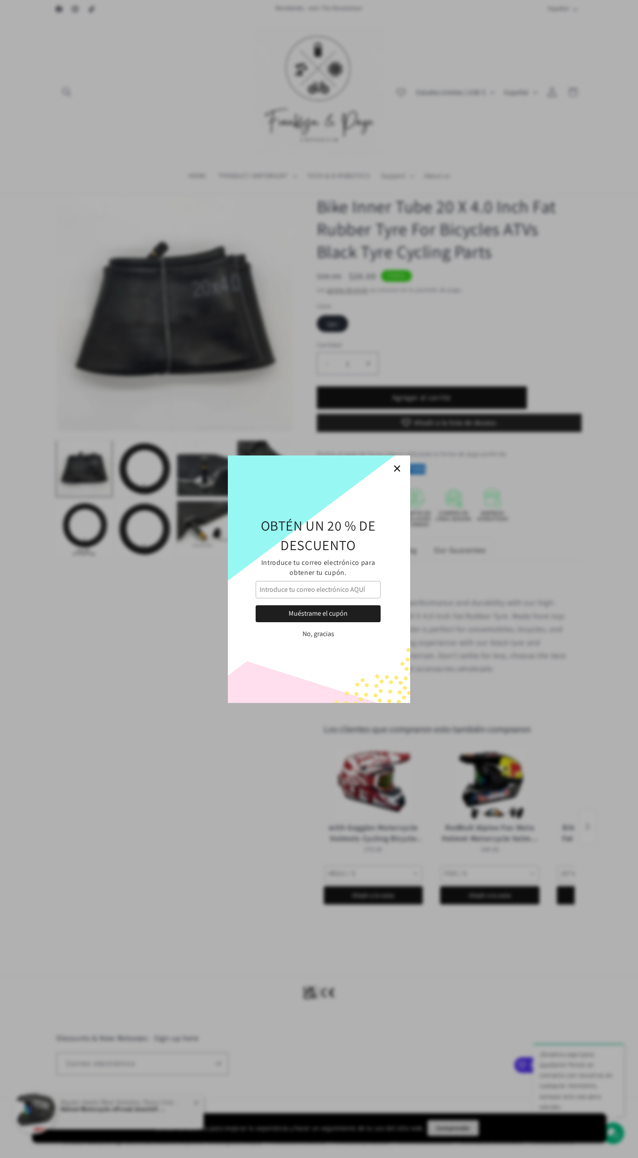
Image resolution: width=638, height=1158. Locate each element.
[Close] (397, 468)
